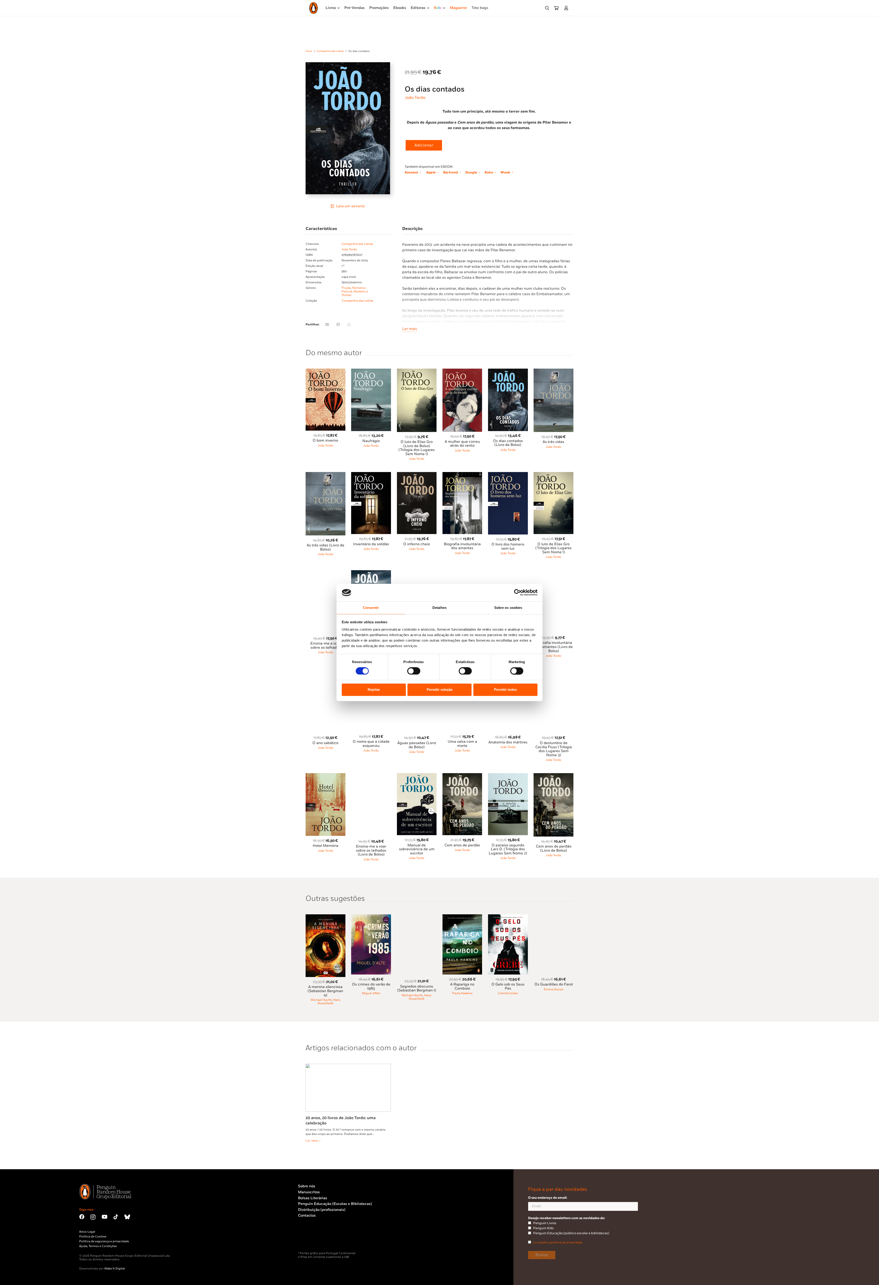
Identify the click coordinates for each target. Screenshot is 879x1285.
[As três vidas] (553, 371)
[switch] (413, 671)
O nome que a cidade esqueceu (371, 744)
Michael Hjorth (321, 1000)
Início (309, 51)
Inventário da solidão (371, 544)
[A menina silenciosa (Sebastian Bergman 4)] (325, 917)
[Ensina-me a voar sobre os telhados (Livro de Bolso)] (371, 776)
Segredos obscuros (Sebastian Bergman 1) (416, 988)
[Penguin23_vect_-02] (312, 1239)
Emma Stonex (553, 989)
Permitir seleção (440, 689)
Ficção (346, 288)
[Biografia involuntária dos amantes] (462, 474)
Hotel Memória (325, 846)
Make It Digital (114, 1268)
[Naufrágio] (371, 371)
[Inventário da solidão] (371, 474)
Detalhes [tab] (439, 608)
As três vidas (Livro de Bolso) (325, 547)
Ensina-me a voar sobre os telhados (325, 645)
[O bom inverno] (325, 371)
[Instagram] (92, 1217)
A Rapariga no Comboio (462, 986)
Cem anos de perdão (462, 845)
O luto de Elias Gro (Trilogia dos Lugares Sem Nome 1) (553, 548)
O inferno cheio (416, 544)
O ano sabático (325, 743)
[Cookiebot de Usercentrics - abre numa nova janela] (517, 592)
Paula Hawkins (462, 993)
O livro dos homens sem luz (507, 546)
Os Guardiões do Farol (553, 984)
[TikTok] (116, 1216)
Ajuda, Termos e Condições (98, 1246)
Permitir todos (505, 689)
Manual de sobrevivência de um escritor (416, 849)
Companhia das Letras (330, 51)
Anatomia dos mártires (507, 742)
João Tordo (415, 97)
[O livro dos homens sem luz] (508, 474)
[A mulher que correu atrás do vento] (462, 371)
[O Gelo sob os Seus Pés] (508, 917)
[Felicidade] (508, 573)
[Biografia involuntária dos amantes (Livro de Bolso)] (553, 573)
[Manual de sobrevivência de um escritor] (417, 776)
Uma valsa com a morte (462, 744)
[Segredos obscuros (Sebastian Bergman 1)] (417, 917)
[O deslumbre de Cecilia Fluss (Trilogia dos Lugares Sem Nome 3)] (553, 672)
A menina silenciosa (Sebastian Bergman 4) (325, 991)
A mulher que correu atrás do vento (462, 444)
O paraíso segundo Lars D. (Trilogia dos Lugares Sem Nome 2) (508, 849)
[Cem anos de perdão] (462, 776)
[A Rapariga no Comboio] (462, 917)
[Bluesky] (127, 1216)
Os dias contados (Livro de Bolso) (508, 443)
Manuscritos (309, 1192)
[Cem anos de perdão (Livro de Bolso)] (553, 776)
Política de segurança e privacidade (104, 1241)
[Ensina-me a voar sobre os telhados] (325, 573)
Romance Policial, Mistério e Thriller (355, 291)
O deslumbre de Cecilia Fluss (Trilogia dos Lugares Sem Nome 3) (553, 749)
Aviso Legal (87, 1232)
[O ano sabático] (325, 672)
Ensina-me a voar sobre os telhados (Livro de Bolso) (371, 850)
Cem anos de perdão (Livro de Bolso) (553, 848)
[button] (547, 8)
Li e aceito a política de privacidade (557, 1242)
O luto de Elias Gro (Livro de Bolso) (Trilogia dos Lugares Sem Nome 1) (417, 448)
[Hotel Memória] (325, 776)
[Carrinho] (556, 8)
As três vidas (553, 442)
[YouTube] (104, 1216)
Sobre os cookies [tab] (508, 608)
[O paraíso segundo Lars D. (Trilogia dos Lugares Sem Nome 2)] (508, 776)
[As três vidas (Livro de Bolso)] (325, 474)
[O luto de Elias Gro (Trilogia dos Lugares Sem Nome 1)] (553, 474)
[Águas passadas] (371, 573)
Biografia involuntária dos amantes (462, 546)
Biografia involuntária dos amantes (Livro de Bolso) (553, 647)
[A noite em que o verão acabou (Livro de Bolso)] (417, 573)
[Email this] (327, 324)
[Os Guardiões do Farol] (553, 917)
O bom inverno (325, 440)
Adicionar (424, 145)
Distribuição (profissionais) (321, 1210)
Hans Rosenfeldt (329, 1001)
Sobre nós (306, 1186)
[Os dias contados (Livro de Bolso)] (508, 371)
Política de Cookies (92, 1236)
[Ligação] (567, 8)
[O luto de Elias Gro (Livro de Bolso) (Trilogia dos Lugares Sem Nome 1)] (417, 371)
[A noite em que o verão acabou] (462, 573)
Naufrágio (371, 441)
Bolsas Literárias (312, 1198)
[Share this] (338, 324)
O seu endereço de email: (547, 1198)
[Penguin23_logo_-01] (313, 8)
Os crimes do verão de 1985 (371, 986)
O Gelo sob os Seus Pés (507, 986)
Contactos (307, 1215)
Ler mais (409, 329)
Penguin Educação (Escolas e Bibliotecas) (335, 1204)
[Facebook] (81, 1216)
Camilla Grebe (508, 993)
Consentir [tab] (371, 608)
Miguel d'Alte (371, 993)
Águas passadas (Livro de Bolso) (416, 745)
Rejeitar (374, 689)
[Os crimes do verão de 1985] (371, 917)
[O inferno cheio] (417, 474)
